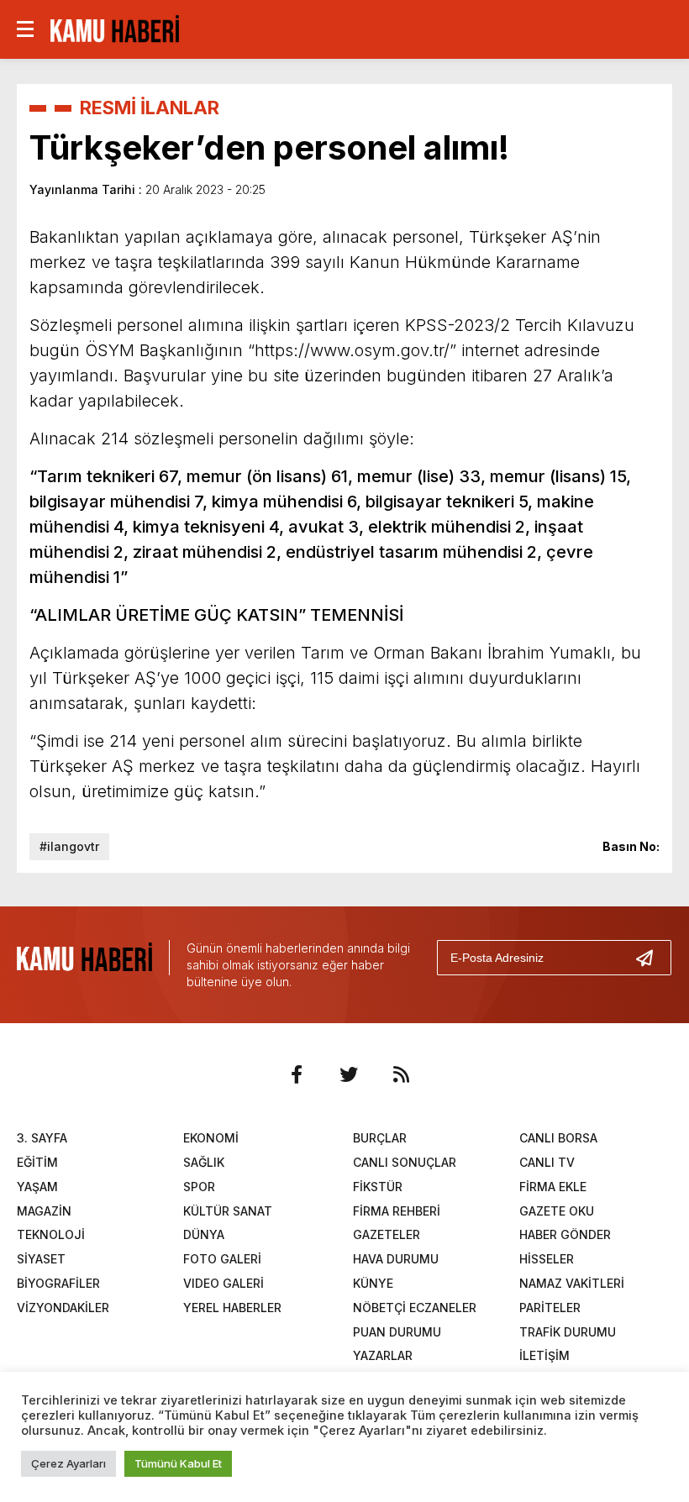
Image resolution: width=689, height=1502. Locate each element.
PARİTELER (550, 1307)
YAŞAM (37, 1186)
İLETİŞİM (544, 1355)
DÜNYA (203, 1234)
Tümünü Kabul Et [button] (178, 1463)
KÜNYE (373, 1283)
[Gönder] (651, 957)
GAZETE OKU (556, 1211)
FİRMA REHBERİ (396, 1211)
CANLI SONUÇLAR (404, 1162)
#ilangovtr (69, 846)
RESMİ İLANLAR (149, 107)
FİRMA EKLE (552, 1186)
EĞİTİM (37, 1162)
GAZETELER (386, 1234)
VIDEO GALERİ (223, 1283)
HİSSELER (546, 1259)
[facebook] (296, 1074)
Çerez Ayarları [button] (68, 1463)
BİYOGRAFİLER (58, 1283)
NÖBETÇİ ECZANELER (414, 1307)
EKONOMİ (211, 1138)
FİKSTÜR (377, 1186)
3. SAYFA (42, 1138)
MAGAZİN (44, 1211)
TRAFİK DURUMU (567, 1332)
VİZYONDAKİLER (63, 1307)
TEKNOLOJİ (51, 1234)
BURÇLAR (380, 1138)
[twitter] (348, 1074)
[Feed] (400, 1074)
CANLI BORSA (558, 1138)
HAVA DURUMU (396, 1259)
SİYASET (41, 1259)
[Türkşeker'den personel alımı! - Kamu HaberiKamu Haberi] (114, 27)
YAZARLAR (383, 1355)
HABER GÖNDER (565, 1234)
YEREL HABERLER (232, 1307)
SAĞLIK (203, 1162)
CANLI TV (547, 1162)
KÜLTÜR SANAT (227, 1211)
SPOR (199, 1186)
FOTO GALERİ (222, 1259)
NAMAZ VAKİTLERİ (571, 1283)
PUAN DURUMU (397, 1332)
